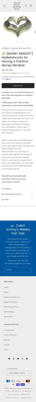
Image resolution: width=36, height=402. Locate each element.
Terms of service (13, 394)
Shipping (13, 73)
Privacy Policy (9, 330)
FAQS (6, 350)
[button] (4, 5)
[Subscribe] (29, 269)
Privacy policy (26, 391)
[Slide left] (13, 42)
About (6, 292)
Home (6, 287)
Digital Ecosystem (10, 302)
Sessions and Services (12, 297)
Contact (7, 345)
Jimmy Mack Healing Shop (17, 388)
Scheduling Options (11, 307)
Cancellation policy (26, 397)
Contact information (12, 397)
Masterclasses (9, 312)
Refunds (7, 340)
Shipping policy (25, 394)
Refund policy (16, 391)
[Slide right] (22, 42)
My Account (8, 316)
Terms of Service (10, 335)
